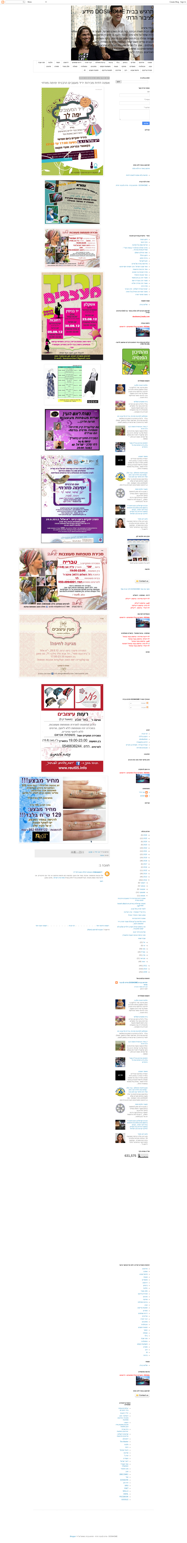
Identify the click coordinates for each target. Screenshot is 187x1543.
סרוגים (48, 66)
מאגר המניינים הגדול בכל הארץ (137, 292)
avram (142, 796)
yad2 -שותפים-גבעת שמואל (141, 641)
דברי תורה (88, 62)
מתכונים (93, 66)
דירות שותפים (76, 62)
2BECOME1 (123, 1474)
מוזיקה (124, 66)
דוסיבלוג (125, 1439)
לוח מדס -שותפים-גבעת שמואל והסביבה (135, 644)
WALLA (125, 1491)
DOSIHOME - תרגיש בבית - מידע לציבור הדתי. (131, 185)
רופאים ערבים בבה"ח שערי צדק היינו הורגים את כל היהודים (138, 445)
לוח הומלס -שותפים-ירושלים (140, 601)
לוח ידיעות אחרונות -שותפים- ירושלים (138, 599)
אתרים (133, 62)
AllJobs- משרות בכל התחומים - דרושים (135, 327)
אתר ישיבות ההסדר (141, 275)
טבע (150, 66)
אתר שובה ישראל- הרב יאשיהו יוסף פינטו (134, 267)
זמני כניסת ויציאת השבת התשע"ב (134, 935)
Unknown (96, 872)
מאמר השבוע (143, 456)
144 (127, 1472)
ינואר (143, 962)
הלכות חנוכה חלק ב (141, 385)
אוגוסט (142, 896)
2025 (145, 838)
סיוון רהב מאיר (143, 519)
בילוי (117, 62)
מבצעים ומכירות (142, 748)
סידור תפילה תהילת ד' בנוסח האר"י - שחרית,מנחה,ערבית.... (135, 249)
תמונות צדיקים (107, 70)
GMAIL (125, 1494)
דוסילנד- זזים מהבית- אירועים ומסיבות (123, 1418)
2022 (145, 848)
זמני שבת (41, 62)
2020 (145, 854)
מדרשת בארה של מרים (140, 264)
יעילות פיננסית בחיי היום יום (123, 1409)
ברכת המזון (144, 258)
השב (101, 881)
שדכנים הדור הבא (139, 932)
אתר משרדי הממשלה (124, 1465)
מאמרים (132, 66)
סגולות (75, 66)
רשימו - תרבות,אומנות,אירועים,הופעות (122, 1425)
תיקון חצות (144, 239)
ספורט (56, 66)
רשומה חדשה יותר (102, 926)
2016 (145, 867)
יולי (144, 942)
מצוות (116, 66)
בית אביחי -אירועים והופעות (122, 1430)
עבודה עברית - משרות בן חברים (137, 745)
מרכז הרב (144, 286)
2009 (145, 972)
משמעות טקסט (105, 66)
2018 (145, 861)
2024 (145, 842)
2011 (145, 966)
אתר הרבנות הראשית (140, 269)
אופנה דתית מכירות (139, 918)
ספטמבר (142, 892)
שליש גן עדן (144, 305)
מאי (143, 949)
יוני (144, 946)
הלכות (50, 62)
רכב (125, 70)
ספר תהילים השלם (141, 253)
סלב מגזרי (65, 66)
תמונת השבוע (93, 70)
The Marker (124, 1442)
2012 (145, 880)
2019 (145, 858)
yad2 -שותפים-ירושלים (142, 603)
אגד (127, 1477)
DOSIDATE (124, 1480)
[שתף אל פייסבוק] (74, 852)
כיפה (126, 1447)
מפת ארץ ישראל (59, 878)
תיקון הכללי (144, 255)
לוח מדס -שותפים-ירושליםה (141, 605)
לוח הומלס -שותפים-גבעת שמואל (139, 639)
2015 (145, 870)
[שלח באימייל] (82, 852)
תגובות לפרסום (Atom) (95, 930)
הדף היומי (144, 242)
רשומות (143, 703)
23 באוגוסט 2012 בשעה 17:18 (87, 872)
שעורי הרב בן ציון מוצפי (140, 278)
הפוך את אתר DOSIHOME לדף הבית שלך (135, 589)
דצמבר (142, 883)
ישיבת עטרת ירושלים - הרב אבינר (136, 289)
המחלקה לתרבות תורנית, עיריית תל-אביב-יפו (132, 416)
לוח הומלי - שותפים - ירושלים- (140, 608)
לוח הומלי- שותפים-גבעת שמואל (139, 646)
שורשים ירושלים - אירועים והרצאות (122, 1435)
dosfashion (143, 739)
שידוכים (118, 70)
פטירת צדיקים (147, 70)
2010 (145, 969)
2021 (145, 851)
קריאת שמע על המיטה (140, 245)
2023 (145, 845)
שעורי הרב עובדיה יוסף (140, 281)
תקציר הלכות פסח (141, 489)
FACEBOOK (124, 1497)
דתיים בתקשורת (142, 742)
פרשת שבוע (135, 70)
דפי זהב (125, 1483)
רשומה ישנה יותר (41, 926)
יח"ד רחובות (124, 1413)
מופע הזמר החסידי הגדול (137, 915)
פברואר (142, 958)
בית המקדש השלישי (141, 402)
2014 (145, 874)
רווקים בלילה (143, 736)
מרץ (143, 955)
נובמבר (142, 886)
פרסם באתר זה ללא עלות (141, 168)
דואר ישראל (124, 1461)
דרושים (66, 62)
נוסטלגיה (84, 66)
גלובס (126, 1444)
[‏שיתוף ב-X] (77, 852)
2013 (145, 877)
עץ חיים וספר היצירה (140, 987)
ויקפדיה (125, 1458)
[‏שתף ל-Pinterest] (72, 852)
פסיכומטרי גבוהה (144, 715)
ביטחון (125, 62)
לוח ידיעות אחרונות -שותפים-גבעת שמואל (136, 637)
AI (84, 70)
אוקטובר (142, 889)
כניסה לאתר (146, 347)
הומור (58, 62)
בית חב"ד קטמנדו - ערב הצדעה (135, 912)
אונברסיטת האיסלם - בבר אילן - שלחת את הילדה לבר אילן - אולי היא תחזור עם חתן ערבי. (137, 475)
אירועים (141, 62)
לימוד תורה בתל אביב (138, 909)
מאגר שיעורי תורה (141, 295)
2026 (145, 835)
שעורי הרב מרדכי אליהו (140, 283)
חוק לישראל (143, 261)
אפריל (143, 952)
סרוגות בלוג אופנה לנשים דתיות (137, 175)
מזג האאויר (124, 1469)
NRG (126, 1486)
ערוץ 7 (126, 1456)
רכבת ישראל (124, 1450)
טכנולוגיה (142, 66)
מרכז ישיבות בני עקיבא (140, 272)
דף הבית (72, 926)
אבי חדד (142, 792)
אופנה (150, 62)
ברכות (111, 62)
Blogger (73, 1536)
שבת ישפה (142, 938)
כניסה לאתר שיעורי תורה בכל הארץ (138, 763)
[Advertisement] (100, 1253)
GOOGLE (124, 1500)
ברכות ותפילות (100, 62)
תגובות (143, 707)
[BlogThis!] (80, 852)
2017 (145, 864)
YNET (126, 1488)
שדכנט (126, 1453)
